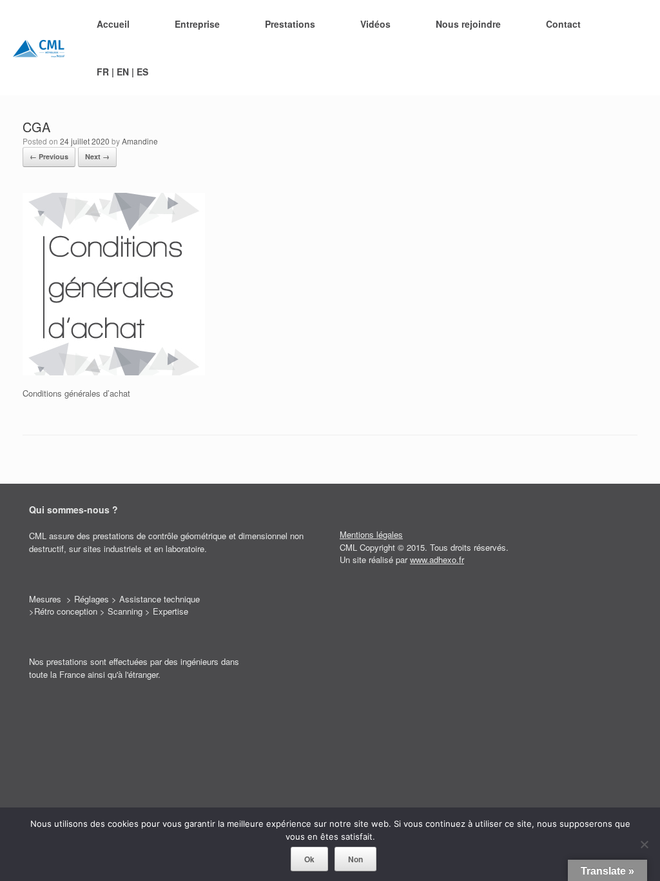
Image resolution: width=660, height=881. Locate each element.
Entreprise (197, 23)
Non (355, 859)
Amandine (140, 140)
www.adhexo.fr (437, 559)
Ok (309, 859)
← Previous (49, 156)
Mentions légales (371, 534)
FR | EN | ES (122, 71)
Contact (563, 23)
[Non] (643, 844)
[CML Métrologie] (38, 48)
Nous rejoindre (468, 23)
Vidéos (375, 23)
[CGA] (114, 372)
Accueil (113, 23)
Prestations (290, 23)
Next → (97, 156)
